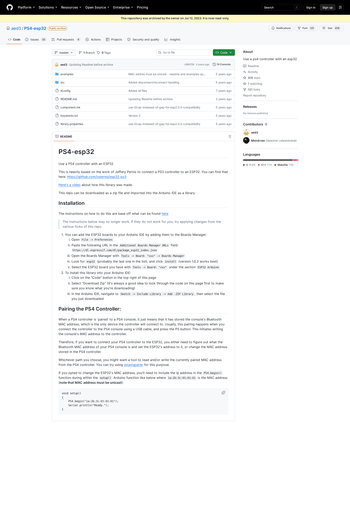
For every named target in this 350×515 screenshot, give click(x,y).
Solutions (46, 7)
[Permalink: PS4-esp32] (56, 152)
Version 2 (134, 115)
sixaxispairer (133, 365)
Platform (24, 7)
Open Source (95, 7)
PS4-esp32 (35, 28)
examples (67, 74)
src (63, 82)
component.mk (70, 107)
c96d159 (189, 64)
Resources (69, 7)
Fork (308, 28)
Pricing (142, 7)
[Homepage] (9, 7)
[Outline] (229, 136)
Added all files (137, 90)
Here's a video (70, 185)
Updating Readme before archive (91, 64)
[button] (224, 392)
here (165, 214)
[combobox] (185, 52)
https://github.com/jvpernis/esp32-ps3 (96, 177)
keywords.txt (69, 115)
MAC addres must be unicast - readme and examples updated (169, 74)
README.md (69, 99)
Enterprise (121, 7)
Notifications (283, 28)
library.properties (72, 124)
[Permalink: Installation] (56, 203)
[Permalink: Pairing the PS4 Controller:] (56, 309)
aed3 (16, 28)
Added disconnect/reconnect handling (153, 82)
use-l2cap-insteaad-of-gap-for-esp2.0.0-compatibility (164, 107)
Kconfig (65, 90)
